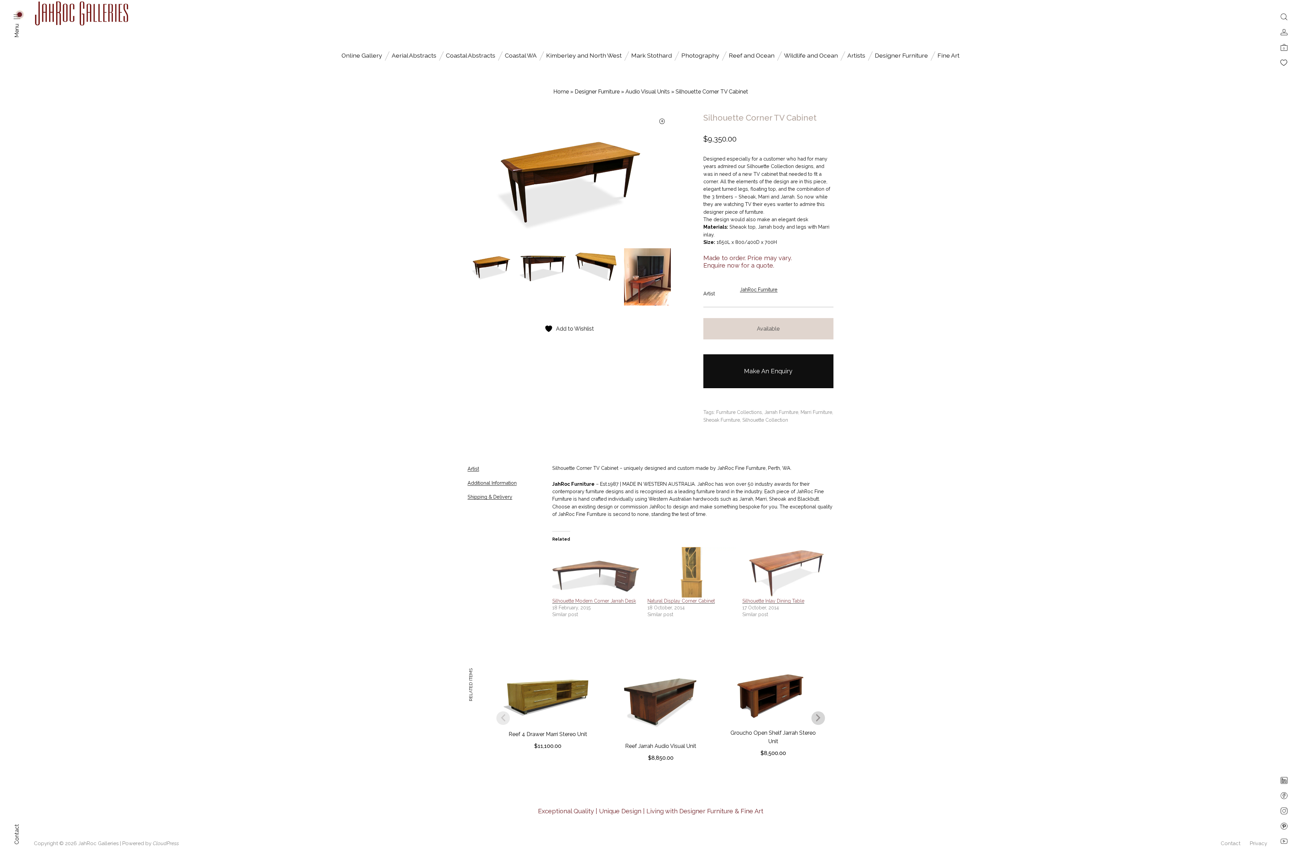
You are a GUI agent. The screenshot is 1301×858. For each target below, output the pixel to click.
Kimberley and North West (584, 55)
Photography (700, 55)
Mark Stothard (651, 55)
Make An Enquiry (768, 371)
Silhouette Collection (765, 420)
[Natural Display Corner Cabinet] (691, 572)
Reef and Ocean (752, 55)
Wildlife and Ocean (811, 55)
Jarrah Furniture (781, 412)
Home (561, 91)
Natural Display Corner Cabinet (681, 601)
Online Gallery (362, 55)
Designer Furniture (901, 55)
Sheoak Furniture (721, 420)
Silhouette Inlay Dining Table (773, 601)
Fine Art (948, 55)
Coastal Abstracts (470, 55)
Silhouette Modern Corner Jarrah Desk (594, 601)
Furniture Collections (739, 412)
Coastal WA (521, 55)
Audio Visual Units (647, 91)
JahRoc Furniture (759, 289)
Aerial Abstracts (414, 55)
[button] (662, 122)
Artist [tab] (473, 469)
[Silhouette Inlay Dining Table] (786, 572)
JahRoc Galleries (98, 843)
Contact (1230, 843)
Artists (856, 55)
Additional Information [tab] (492, 483)
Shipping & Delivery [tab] (490, 497)
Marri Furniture (816, 412)
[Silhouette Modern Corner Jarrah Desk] (596, 572)
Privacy (1258, 843)
